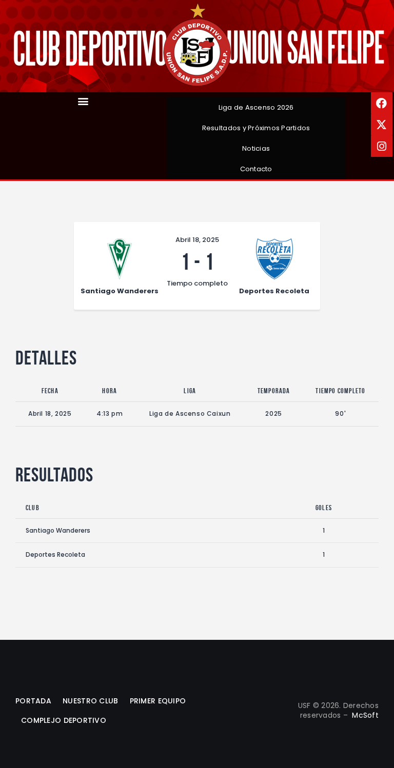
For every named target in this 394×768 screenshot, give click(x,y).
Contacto (256, 169)
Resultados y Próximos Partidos (256, 128)
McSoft (365, 715)
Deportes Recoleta (55, 554)
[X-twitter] (381, 124)
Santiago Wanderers (58, 530)
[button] (83, 100)
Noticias (256, 148)
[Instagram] (381, 146)
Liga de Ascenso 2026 (256, 107)
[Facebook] (381, 103)
